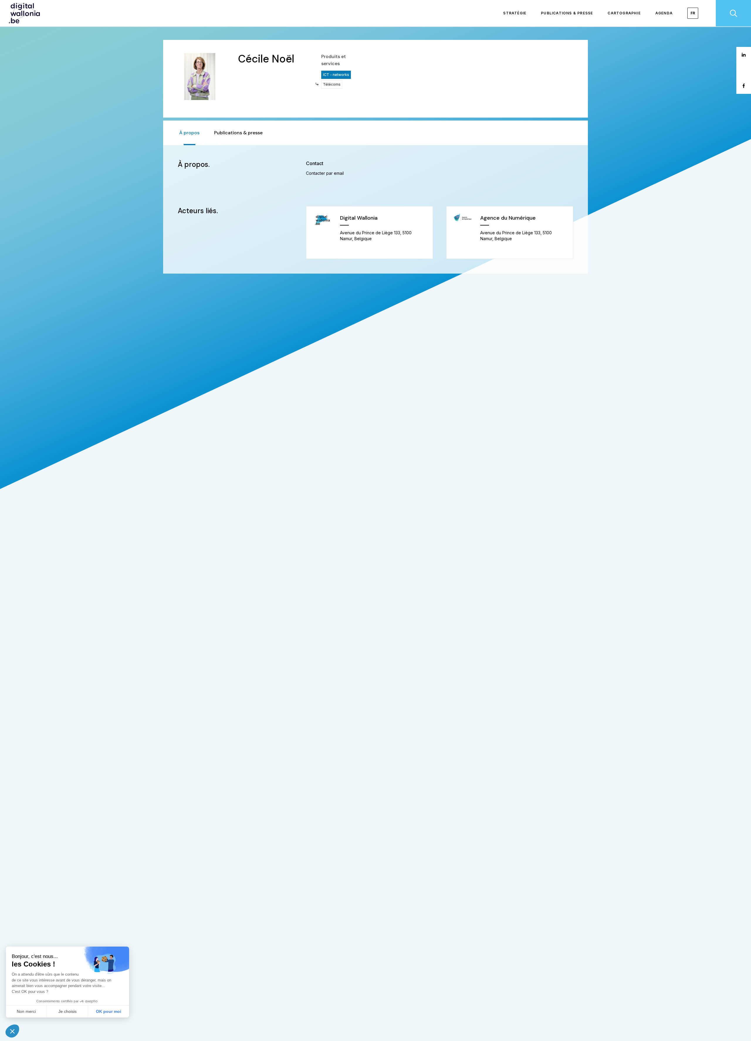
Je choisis (67, 1011)
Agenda (664, 13)
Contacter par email (325, 173)
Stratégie (514, 13)
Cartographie (624, 13)
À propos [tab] (189, 133)
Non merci (26, 1011)
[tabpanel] (375, 209)
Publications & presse (567, 13)
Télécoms (332, 84)
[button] (12, 1031)
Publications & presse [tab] (238, 133)
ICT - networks (336, 74)
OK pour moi (108, 1011)
